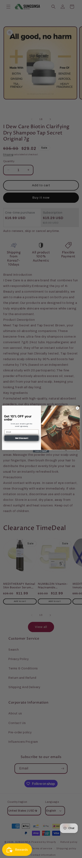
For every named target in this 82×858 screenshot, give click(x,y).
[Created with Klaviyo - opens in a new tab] (41, 451)
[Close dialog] (77, 408)
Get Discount (21, 438)
